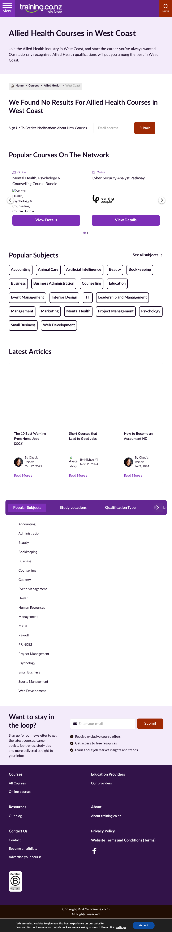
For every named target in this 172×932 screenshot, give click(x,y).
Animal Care (48, 270)
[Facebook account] (94, 851)
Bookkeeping (140, 270)
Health (23, 598)
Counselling (91, 283)
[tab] (84, 233)
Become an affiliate (23, 848)
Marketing (50, 311)
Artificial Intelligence (83, 270)
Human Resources (31, 607)
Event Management (27, 297)
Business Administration (53, 283)
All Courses (17, 783)
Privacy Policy (103, 831)
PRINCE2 (25, 644)
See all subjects (145, 255)
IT (87, 297)
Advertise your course (25, 857)
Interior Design (64, 297)
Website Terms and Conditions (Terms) (123, 840)
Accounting (20, 270)
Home (19, 85)
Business (18, 283)
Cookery (24, 579)
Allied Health (52, 85)
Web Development (59, 325)
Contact (15, 840)
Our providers (101, 783)
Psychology (150, 311)
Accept (143, 925)
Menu (7, 11)
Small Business (23, 325)
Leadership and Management (122, 297)
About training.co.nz (106, 816)
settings (121, 927)
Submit (144, 128)
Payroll (23, 635)
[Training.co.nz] (41, 8)
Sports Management (33, 681)
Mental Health (78, 311)
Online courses (20, 791)
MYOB (23, 626)
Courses (34, 85)
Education (117, 283)
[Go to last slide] (10, 200)
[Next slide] (161, 200)
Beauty (115, 270)
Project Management (116, 311)
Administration (29, 533)
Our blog (15, 816)
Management (22, 311)
